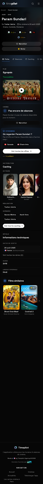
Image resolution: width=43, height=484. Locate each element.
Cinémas (31, 472)
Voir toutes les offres (20, 151)
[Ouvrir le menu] (39, 4)
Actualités (12, 476)
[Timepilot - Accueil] (9, 3)
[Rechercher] (33, 4)
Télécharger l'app (31, 476)
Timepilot (23, 447)
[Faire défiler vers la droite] (39, 185)
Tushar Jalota (9, 24)
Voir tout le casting (12, 226)
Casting (31, 59)
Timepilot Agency (24, 458)
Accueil (12, 472)
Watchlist (23, 44)
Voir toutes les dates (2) (13, 255)
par (4, 156)
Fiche (7, 59)
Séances (18, 59)
